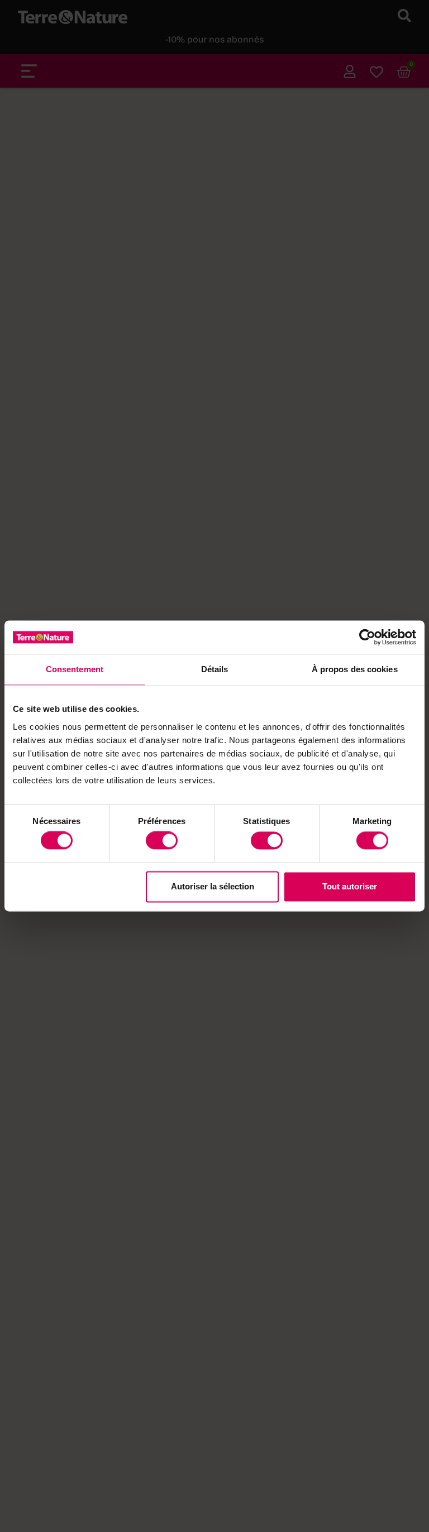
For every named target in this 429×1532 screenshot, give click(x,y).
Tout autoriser (349, 886)
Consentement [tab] (74, 669)
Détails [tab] (214, 669)
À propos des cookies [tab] (355, 669)
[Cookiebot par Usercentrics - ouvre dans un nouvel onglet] (367, 637)
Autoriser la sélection (212, 886)
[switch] (162, 841)
